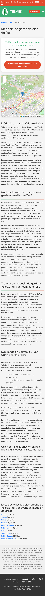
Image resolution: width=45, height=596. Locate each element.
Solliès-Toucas (7, 536)
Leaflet (23, 116)
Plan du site (26, 582)
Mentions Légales (11, 579)
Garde (4, 514)
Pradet (4, 520)
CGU (33, 579)
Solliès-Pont (6, 533)
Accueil (4, 22)
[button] (22, 94)
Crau (3, 531)
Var (10, 22)
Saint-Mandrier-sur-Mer (10, 539)
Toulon (4, 517)
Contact (24, 579)
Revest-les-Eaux (8, 525)
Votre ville (35, 11)
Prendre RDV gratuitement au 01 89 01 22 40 (23, 64)
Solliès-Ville (6, 528)
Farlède (4, 523)
